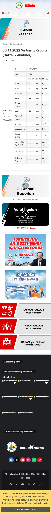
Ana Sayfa (8, 44)
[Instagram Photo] (25, 388)
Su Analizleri (17, 44)
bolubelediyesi (8, 377)
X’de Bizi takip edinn (12, 362)
